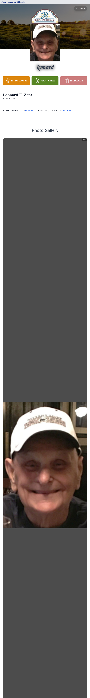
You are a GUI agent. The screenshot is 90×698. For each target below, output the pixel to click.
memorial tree (31, 110)
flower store (66, 110)
